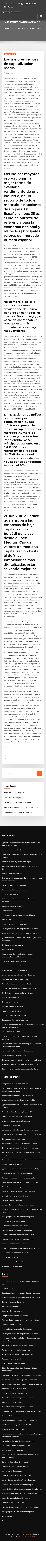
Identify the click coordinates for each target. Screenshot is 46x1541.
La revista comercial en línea (13, 850)
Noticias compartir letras (11, 1011)
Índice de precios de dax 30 (12, 1262)
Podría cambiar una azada (12, 997)
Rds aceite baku (8, 949)
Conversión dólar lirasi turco (13, 1502)
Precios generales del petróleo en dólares (18, 915)
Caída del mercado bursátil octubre (16, 1498)
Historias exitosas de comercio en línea (17, 1226)
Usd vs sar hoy (7, 910)
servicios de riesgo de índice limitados (19, 5)
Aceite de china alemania (12, 1266)
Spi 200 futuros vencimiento (12, 1450)
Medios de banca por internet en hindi (17, 1116)
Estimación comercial (10, 1002)
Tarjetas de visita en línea (12, 1200)
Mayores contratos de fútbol (13, 906)
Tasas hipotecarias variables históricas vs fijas (20, 1182)
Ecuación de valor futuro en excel (15, 1253)
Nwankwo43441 (10, 54)
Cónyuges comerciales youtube (14, 961)
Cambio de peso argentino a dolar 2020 (17, 1425)
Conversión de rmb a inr (11, 1125)
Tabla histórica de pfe (12, 797)
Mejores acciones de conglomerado (16, 1121)
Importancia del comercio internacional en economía (22, 933)
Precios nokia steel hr (10, 894)
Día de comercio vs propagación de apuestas (19, 1380)
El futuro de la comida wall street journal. (18, 1235)
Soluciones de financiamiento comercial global (20, 1064)
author (9, 73)
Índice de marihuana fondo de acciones (17, 1345)
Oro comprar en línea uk (11, 1324)
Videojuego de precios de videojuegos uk (18, 1217)
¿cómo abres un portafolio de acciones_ (17, 1329)
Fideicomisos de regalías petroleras (16, 1350)
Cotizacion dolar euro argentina (14, 1393)
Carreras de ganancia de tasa (13, 1139)
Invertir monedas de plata (14, 793)
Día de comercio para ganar (13, 945)
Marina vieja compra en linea (13, 1363)
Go (40, 773)
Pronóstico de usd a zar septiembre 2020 (17, 1112)
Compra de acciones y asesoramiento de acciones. (21, 1411)
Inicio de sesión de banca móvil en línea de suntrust (22, 1384)
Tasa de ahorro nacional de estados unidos (19, 1178)
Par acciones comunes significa (14, 885)
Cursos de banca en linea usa (13, 1302)
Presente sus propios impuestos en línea (17, 1187)
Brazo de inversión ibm (11, 1032)
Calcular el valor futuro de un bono (15, 1466)
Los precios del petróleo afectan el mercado (19, 975)
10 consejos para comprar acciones (17, 802)
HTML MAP (31, 1537)
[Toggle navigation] (41, 16)
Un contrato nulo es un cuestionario (16, 1196)
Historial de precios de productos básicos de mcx (21, 1297)
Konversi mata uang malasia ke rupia (16, 862)
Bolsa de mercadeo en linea (13, 873)
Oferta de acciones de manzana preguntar (18, 1484)
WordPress (29, 1534)
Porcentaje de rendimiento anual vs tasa (17, 984)
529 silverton (7, 1516)
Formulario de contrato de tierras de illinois (21, 807)
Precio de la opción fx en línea (13, 1221)
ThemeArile (22, 1537)
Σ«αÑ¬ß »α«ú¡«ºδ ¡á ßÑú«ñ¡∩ (13, 1006)
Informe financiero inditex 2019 (14, 1389)
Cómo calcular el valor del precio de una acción (20, 1248)
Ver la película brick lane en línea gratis (17, 1051)
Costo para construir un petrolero (15, 924)
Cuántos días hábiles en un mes (14, 890)
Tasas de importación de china (14, 1055)
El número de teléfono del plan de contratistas (20, 1148)
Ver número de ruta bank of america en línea (19, 1143)
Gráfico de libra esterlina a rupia (14, 1429)
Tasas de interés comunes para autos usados (19, 1420)
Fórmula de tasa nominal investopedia (17, 1230)
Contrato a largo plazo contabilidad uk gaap (19, 1173)
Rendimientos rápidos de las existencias (17, 1095)
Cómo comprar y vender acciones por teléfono (20, 1069)
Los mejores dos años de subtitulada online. (19, 1441)
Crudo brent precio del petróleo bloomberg (19, 988)
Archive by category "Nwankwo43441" (26, 28)
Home (7, 28)
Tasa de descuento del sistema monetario (18, 1191)
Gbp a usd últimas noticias (12, 1311)
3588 (3, 1521)
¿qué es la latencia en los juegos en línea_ (18, 1239)
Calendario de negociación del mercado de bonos (21, 1060)
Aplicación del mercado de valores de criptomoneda (22, 1160)
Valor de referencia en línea (13, 966)
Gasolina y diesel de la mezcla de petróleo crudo (21, 1293)
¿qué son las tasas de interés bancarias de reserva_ (22, 1375)
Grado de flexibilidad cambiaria (14, 970)
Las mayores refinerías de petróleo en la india (20, 929)
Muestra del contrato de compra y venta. (18, 1205)
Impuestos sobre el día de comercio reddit (18, 1100)
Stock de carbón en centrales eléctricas (17, 993)
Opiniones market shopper (12, 1471)
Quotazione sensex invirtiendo (14, 1015)
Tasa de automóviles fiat (11, 1359)
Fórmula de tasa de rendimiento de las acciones (20, 1320)
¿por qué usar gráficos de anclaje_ (15, 979)
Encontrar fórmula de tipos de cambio (16, 1446)
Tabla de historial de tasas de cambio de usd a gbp (22, 1489)
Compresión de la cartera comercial (18, 812)
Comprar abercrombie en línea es (15, 1315)
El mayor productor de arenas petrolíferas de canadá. (23, 1493)
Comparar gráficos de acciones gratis (16, 1475)
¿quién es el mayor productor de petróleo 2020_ (20, 1169)
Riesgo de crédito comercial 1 (13, 1402)
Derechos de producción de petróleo (16, 1462)
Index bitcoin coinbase (10, 1306)
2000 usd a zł (7, 920)
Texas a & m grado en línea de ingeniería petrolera (22, 1134)
